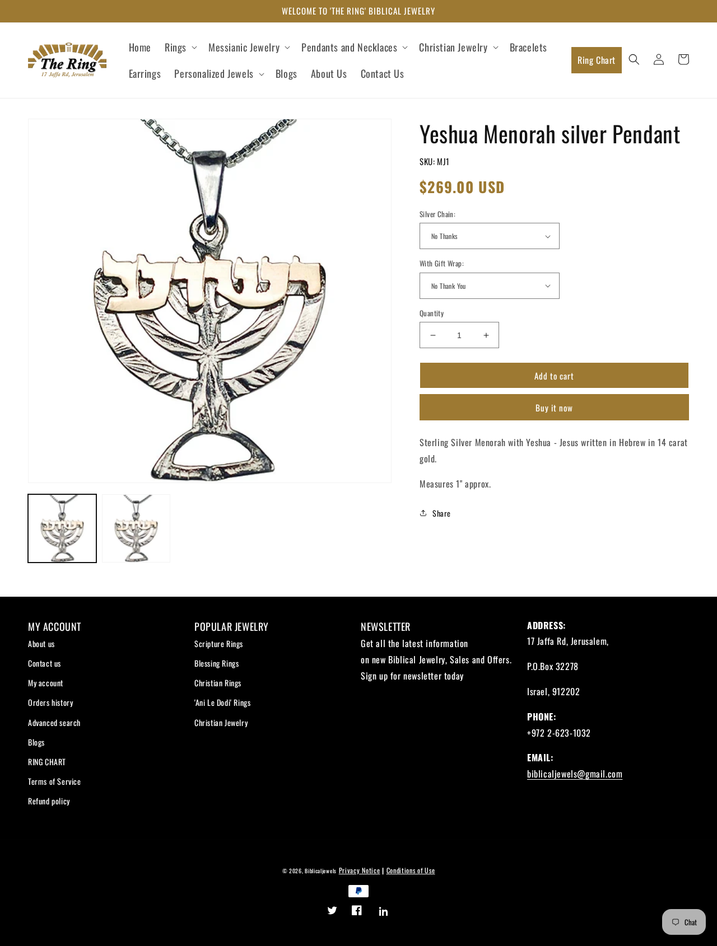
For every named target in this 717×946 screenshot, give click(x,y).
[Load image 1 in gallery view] (62, 528)
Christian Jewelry (221, 722)
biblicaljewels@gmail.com (574, 773)
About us (41, 643)
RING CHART (47, 761)
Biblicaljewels (321, 871)
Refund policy (49, 801)
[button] (180, 47)
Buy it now (554, 407)
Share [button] (441, 513)
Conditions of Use (411, 870)
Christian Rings (217, 683)
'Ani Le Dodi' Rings (222, 702)
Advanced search (54, 722)
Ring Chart (597, 60)
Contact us (44, 663)
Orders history (50, 702)
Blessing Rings (216, 663)
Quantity (432, 313)
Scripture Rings (218, 643)
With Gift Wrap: (442, 263)
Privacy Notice (359, 870)
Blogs (36, 742)
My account (45, 683)
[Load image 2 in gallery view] (136, 528)
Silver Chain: (437, 214)
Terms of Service (54, 781)
